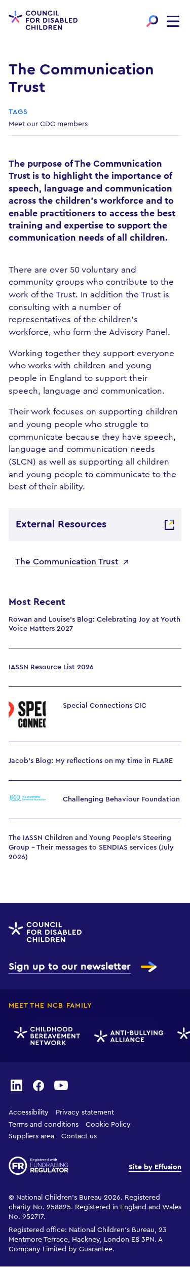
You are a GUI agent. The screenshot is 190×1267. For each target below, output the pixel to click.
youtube (61, 1085)
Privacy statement (85, 1112)
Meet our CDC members (48, 124)
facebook (38, 1085)
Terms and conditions (44, 1124)
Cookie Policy (108, 1124)
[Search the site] (152, 21)
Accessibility (29, 1112)
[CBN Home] (46, 1036)
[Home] (43, 21)
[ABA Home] (127, 1036)
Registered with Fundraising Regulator (38, 1166)
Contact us (79, 1136)
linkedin (16, 1085)
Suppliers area (31, 1136)
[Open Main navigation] (173, 21)
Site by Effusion (155, 1167)
